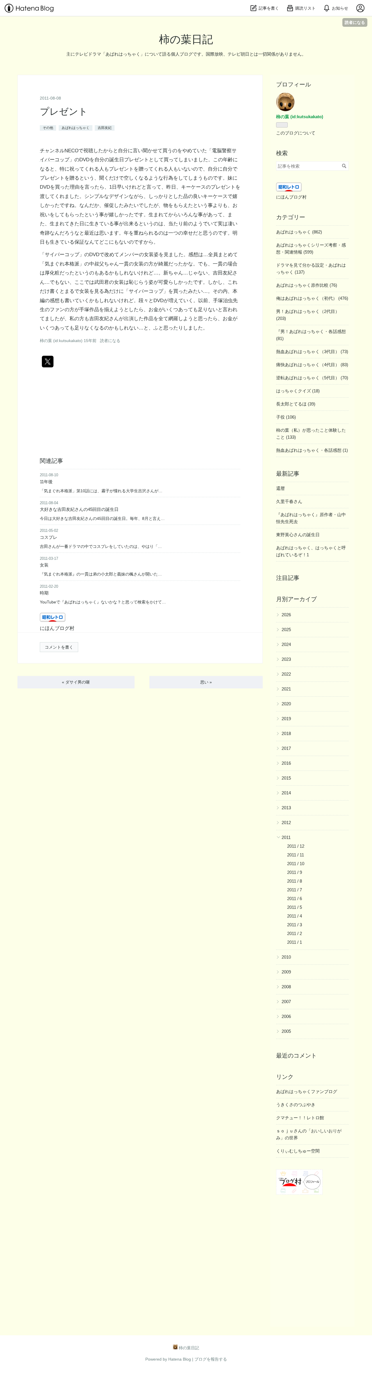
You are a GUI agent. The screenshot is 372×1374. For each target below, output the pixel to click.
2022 (286, 674)
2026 (286, 614)
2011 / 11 (295, 854)
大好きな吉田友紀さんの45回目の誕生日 (79, 509)
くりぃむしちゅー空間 (298, 1150)
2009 (286, 971)
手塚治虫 (223, 300)
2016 (286, 763)
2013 (286, 807)
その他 (48, 128)
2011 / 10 (295, 863)
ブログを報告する (210, 1359)
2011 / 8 (294, 881)
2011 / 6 (294, 898)
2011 (286, 837)
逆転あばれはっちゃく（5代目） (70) (312, 377)
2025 (286, 629)
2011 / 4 (294, 915)
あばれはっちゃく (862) (299, 231)
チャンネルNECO (59, 150)
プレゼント (64, 111)
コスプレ (48, 537)
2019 (286, 718)
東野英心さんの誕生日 (298, 534)
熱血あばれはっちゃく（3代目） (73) (312, 351)
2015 (286, 777)
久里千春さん (289, 501)
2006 (286, 1016)
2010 (286, 957)
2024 (286, 644)
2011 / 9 (294, 872)
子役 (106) (286, 417)
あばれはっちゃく (76, 128)
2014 (286, 792)
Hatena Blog (179, 1359)
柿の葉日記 (186, 39)
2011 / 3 (294, 924)
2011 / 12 (295, 846)
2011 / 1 (294, 942)
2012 (286, 822)
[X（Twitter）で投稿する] (47, 361)
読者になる (355, 22)
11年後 (46, 481)
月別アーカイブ (296, 599)
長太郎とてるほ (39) (295, 403)
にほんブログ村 (57, 628)
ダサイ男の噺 (76, 682)
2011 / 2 (294, 933)
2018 (286, 733)
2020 (286, 703)
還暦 (280, 488)
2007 (286, 1001)
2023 (286, 659)
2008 (286, 986)
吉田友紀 (105, 128)
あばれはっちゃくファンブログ (306, 1091)
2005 (286, 1031)
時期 (44, 592)
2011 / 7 (294, 889)
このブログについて (295, 132)
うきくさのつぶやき (295, 1104)
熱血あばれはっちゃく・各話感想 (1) (312, 450)
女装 (44, 564)
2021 (286, 688)
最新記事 (287, 473)
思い (206, 682)
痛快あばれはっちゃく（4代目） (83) (312, 364)
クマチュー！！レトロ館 (300, 1117)
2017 (286, 748)
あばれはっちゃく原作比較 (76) (306, 285)
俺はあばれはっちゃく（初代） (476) (312, 298)
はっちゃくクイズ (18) (298, 390)
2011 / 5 (294, 907)
